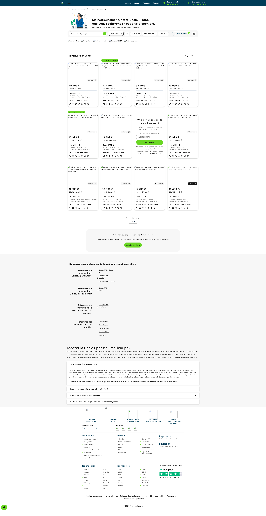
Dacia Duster (103, 325)
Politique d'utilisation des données (133, 496)
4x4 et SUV (146, 439)
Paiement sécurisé (174, 496)
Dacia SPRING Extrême (107, 281)
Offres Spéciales (148, 444)
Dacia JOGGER (104, 332)
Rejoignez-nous (89, 444)
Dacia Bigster (103, 321)
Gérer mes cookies (157, 496)
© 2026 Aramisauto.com (133, 506)
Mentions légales (111, 496)
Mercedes (106, 483)
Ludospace (122, 452)
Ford (105, 477)
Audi (85, 485)
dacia (93, 9)
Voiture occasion (83, 9)
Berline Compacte (124, 442)
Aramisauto (72, 9)
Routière (121, 444)
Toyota (105, 485)
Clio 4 (144, 472)
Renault (86, 469)
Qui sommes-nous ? (91, 439)
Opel (85, 477)
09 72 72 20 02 (89, 428)
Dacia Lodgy (103, 335)
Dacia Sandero (104, 328)
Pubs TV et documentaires (93, 455)
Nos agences (88, 442)
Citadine (121, 439)
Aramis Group (89, 458)
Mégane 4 (145, 480)
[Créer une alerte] (4, 507)
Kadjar (144, 477)
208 (119, 469)
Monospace (122, 450)
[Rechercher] (104, 33)
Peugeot (86, 472)
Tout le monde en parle (92, 450)
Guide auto (146, 447)
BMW (105, 480)
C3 (119, 480)
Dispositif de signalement (134, 498)
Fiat (104, 469)
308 (119, 475)
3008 (120, 477)
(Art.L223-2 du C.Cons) (153, 153)
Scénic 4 (145, 483)
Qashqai (145, 485)
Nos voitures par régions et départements (148, 451)
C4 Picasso (122, 483)
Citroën (86, 475)
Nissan (86, 488)
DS (104, 488)
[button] (121, 33)
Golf (143, 475)
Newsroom (87, 452)
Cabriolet (145, 442)
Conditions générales (93, 496)
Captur (120, 485)
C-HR (144, 469)
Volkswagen (88, 483)
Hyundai (106, 472)
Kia (104, 475)
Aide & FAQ (88, 447)
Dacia (86, 480)
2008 (120, 472)
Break (120, 447)
